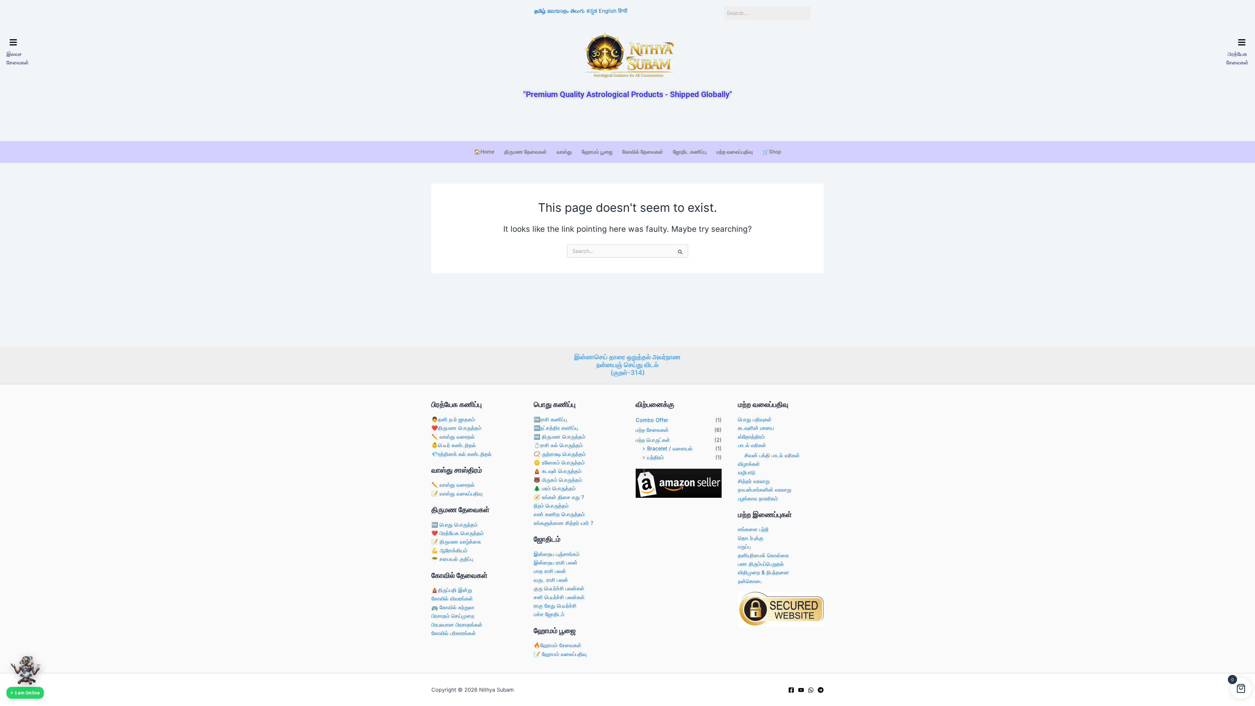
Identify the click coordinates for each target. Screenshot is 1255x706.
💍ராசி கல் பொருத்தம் (558, 445)
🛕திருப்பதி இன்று (451, 590)
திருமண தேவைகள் (525, 152)
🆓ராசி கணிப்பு (550, 419)
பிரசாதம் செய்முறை (452, 616)
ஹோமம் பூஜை (597, 152)
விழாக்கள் (749, 464)
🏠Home (484, 152)
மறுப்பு (744, 546)
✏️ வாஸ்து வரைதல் (453, 436)
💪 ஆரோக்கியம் (449, 550)
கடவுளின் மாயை (756, 428)
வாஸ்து (564, 152)
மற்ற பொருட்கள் (653, 440)
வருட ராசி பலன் (551, 580)
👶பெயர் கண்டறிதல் (453, 445)
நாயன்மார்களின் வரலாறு (764, 489)
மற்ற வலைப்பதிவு (734, 152)
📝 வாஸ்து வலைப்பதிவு (456, 493)
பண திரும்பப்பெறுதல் (761, 564)
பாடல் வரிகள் (752, 445)
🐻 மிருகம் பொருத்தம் (558, 480)
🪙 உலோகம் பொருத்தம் (559, 462)
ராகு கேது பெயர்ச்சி (555, 605)
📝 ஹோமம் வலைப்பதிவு (560, 654)
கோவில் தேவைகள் (642, 152)
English (607, 11)
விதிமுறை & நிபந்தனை (763, 572)
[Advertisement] (627, 121)
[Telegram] (821, 690)
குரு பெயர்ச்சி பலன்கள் (559, 588)
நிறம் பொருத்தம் (551, 505)
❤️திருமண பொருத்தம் (456, 428)
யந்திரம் (655, 457)
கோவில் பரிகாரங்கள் (453, 633)
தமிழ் (539, 11)
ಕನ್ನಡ (591, 11)
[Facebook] (791, 690)
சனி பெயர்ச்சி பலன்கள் (559, 597)
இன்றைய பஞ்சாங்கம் (556, 554)
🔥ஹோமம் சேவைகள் (557, 645)
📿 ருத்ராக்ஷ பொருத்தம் (560, 454)
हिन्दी (623, 11)
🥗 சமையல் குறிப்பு (452, 559)
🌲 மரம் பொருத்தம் (555, 488)
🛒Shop (771, 152)
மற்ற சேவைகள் (652, 430)
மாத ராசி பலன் (550, 571)
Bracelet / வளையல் (670, 448)
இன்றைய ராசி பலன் (555, 562)
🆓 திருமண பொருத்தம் (559, 436)
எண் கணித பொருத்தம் (559, 514)
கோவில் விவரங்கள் (452, 598)
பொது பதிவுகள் (755, 419)
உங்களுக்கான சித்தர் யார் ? (563, 523)
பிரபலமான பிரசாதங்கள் (456, 624)
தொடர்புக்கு (750, 538)
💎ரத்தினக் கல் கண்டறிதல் (461, 454)
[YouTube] (801, 690)
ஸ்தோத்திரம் (751, 436)
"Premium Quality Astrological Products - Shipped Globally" (627, 94)
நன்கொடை (750, 581)
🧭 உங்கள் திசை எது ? (559, 497)
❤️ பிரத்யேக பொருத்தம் (457, 533)
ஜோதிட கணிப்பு (690, 152)
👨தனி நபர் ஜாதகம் (453, 419)
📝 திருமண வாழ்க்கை (456, 541)
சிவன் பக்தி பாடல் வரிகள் (772, 455)
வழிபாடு (746, 472)
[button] (159, 43)
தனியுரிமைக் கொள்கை (763, 555)
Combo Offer (652, 420)
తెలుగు (577, 11)
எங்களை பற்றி (753, 529)
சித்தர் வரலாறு (754, 481)
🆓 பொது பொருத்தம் (454, 524)
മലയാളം (558, 11)
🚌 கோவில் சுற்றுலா (453, 607)
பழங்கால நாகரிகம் (758, 498)
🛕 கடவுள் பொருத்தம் (557, 471)
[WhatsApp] (811, 690)
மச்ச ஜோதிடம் (549, 614)
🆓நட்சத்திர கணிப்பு (556, 428)
